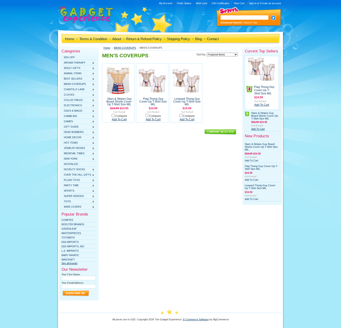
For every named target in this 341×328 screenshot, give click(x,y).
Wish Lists (201, 3)
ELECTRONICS (71, 105)
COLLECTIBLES (72, 100)
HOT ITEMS (69, 143)
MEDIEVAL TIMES (72, 153)
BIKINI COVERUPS (73, 84)
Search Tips (250, 22)
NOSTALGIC (71, 164)
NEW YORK (69, 159)
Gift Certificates (220, 3)
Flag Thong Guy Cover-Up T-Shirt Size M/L (153, 101)
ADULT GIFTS (70, 68)
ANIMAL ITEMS (71, 73)
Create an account (270, 3)
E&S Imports (70, 242)
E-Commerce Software (196, 319)
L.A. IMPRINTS (70, 250)
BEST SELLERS (71, 78)
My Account (165, 3)
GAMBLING (69, 116)
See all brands (69, 263)
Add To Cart (119, 119)
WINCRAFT (68, 259)
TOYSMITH (68, 237)
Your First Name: (70, 274)
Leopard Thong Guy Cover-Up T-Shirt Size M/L (187, 101)
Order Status (184, 3)
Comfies (67, 220)
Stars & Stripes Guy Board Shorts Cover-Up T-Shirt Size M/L (119, 101)
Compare (121, 116)
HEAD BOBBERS (72, 132)
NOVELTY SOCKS (73, 169)
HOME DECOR (71, 137)
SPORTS (67, 191)
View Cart (239, 3)
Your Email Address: (72, 282)
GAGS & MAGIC (72, 111)
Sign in (252, 3)
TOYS (66, 201)
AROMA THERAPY (73, 62)
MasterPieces (71, 233)
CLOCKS (67, 94)
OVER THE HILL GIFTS (76, 175)
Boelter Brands (72, 224)
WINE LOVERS (71, 207)
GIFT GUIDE (70, 127)
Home (106, 47)
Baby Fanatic (70, 255)
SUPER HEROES (72, 196)
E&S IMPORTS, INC (72, 246)
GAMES (67, 121)
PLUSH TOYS (70, 180)
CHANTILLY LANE (73, 89)
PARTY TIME (70, 185)
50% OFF (69, 57)
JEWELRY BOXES (73, 148)
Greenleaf (69, 228)
